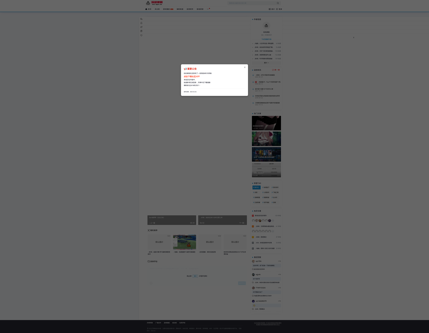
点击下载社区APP (192, 76)
